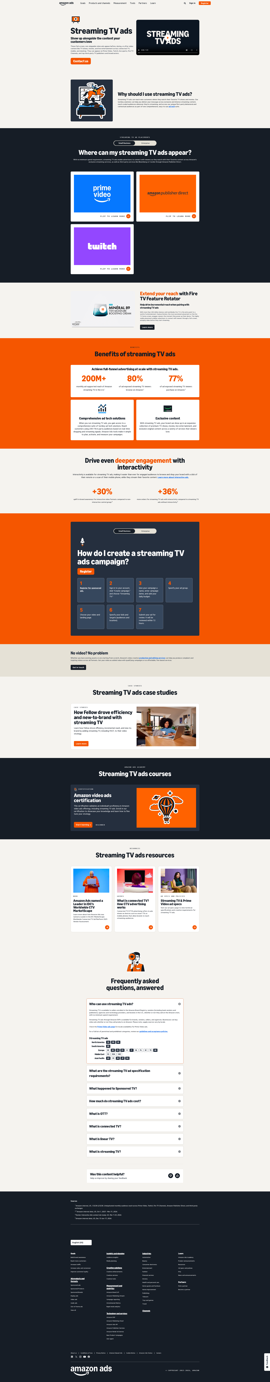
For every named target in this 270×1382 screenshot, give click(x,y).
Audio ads (74, 1303)
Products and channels (99, 3)
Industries (146, 1253)
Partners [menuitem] (182, 1282)
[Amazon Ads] (65, 3)
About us (74, 1353)
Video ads (74, 1299)
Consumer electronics (149, 1264)
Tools (132, 3)
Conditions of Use (86, 1353)
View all (73, 1310)
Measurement (120, 3)
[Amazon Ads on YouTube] (84, 1357)
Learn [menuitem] (180, 1253)
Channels (146, 1311)
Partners (143, 3)
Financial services (148, 1275)
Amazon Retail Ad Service (115, 1331)
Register (205, 3)
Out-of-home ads (77, 1306)
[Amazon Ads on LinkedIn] (72, 1357)
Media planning (112, 1261)
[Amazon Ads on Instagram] (80, 1357)
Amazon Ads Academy (185, 1257)
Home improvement (149, 1289)
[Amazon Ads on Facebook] (89, 1357)
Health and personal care (150, 1282)
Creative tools (111, 1279)
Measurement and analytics (114, 1287)
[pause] (102, 309)
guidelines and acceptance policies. (153, 1031)
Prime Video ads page (106, 1027)
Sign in (192, 3)
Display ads (74, 1296)
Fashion (144, 1271)
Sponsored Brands (77, 1292)
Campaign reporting (113, 1299)
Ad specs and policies (185, 1268)
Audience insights (112, 1257)
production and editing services (152, 658)
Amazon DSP (111, 1317)
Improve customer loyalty (79, 1271)
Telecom (145, 1297)
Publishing (145, 1293)
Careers (158, 1353)
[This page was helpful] (177, 1176)
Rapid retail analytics (113, 1306)
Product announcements (186, 1261)
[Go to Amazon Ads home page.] (91, 1370)
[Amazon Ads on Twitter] (76, 1357)
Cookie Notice (130, 1353)
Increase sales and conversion (81, 1268)
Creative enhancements (114, 1271)
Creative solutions (114, 1268)
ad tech (172, 106)
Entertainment (147, 1268)
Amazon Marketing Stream (116, 1296)
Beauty (144, 1261)
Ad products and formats (77, 1280)
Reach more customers (78, 1261)
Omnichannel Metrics (114, 1303)
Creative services (112, 1275)
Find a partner (183, 1286)
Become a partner (184, 1289)
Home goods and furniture (151, 1286)
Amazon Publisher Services (116, 1328)
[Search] (185, 3)
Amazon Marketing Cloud (115, 1321)
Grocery (144, 1279)
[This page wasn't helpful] (170, 1176)
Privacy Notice (100, 1353)
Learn (153, 3)
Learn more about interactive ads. (173, 477)
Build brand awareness (78, 1257)
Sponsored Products (77, 1289)
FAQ (179, 1271)
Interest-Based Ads (115, 1353)
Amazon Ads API (112, 1324)
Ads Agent (110, 1339)
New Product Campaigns (115, 1335)
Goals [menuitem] (73, 1253)
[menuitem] (81, 1296)
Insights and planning (115, 1253)
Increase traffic (76, 1264)
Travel (144, 1304)
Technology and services (117, 1313)
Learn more (81, 744)
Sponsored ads (76, 1285)
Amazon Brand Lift (113, 1292)
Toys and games (147, 1300)
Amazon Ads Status (145, 1353)
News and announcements (187, 1275)
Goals (82, 3)
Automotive (146, 1257)
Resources (181, 1264)
